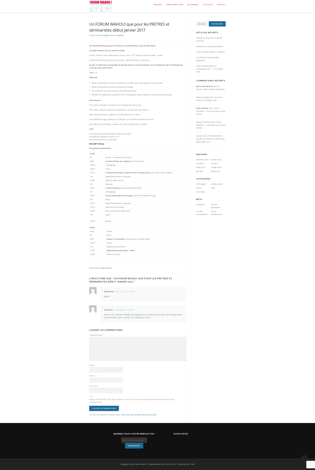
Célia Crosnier (202, 108)
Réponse (132, 292)
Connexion (200, 204)
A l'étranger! (201, 184)
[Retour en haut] (304, 458)
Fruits (213, 188)
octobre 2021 (216, 159)
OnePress (152, 464)
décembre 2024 (202, 159)
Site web (93, 386)
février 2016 (215, 171)
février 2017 (201, 167)
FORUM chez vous (174, 5)
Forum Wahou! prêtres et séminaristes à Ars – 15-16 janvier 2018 (209, 69)
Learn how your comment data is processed (138, 415)
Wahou (121, 35)
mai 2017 (214, 163)
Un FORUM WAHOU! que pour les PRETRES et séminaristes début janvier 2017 (210, 139)
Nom (92, 365)
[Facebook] (177, 439)
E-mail (93, 376)
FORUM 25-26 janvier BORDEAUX (209, 46)
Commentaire (96, 335)
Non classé (106, 268)
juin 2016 (199, 171)
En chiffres (193, 5)
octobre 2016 (216, 167)
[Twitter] (184, 439)
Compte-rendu (216, 184)
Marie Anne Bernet (204, 86)
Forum (198, 188)
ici (96, 72)
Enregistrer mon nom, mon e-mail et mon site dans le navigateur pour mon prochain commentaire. (132, 400)
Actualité (208, 5)
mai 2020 (200, 163)
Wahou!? (158, 5)
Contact (221, 5)
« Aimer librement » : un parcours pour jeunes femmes (210, 111)
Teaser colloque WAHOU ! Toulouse (210, 52)
